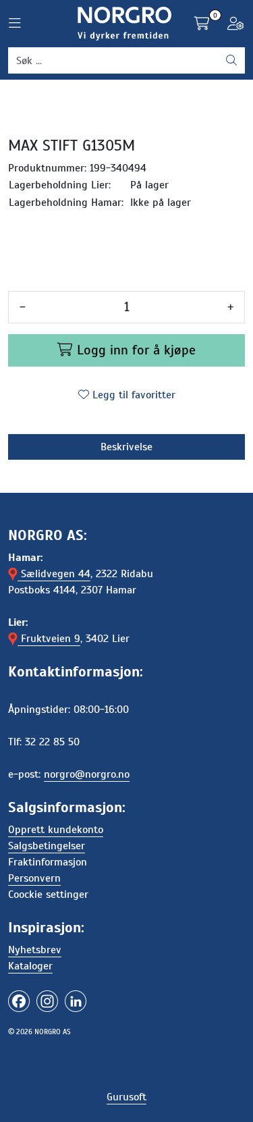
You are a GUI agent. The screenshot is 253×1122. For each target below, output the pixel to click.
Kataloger (30, 966)
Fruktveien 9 (49, 638)
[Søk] (231, 60)
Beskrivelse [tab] (126, 447)
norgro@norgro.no (87, 774)
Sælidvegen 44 (54, 574)
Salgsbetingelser (46, 846)
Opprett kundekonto (55, 829)
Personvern (34, 878)
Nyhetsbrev (34, 950)
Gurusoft (126, 1097)
